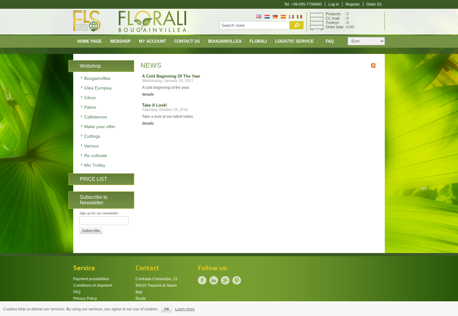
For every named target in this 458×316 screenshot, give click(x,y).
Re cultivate (95, 155)
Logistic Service (294, 41)
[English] (258, 17)
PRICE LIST (93, 179)
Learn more (185, 309)
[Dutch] (267, 17)
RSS (373, 65)
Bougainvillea (224, 41)
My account (152, 41)
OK (166, 309)
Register (353, 4)
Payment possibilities (91, 279)
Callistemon (95, 116)
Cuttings (92, 136)
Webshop (120, 41)
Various (91, 145)
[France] (291, 17)
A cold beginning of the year (171, 76)
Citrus (90, 97)
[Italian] (299, 17)
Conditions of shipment (92, 285)
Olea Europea (98, 87)
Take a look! (154, 105)
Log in (333, 4)
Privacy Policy (85, 298)
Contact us (187, 41)
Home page (89, 41)
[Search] (296, 25)
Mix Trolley (94, 165)
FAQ (330, 41)
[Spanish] (283, 17)
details (148, 94)
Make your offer (99, 126)
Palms (90, 107)
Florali (258, 41)
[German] (275, 17)
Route (141, 298)
